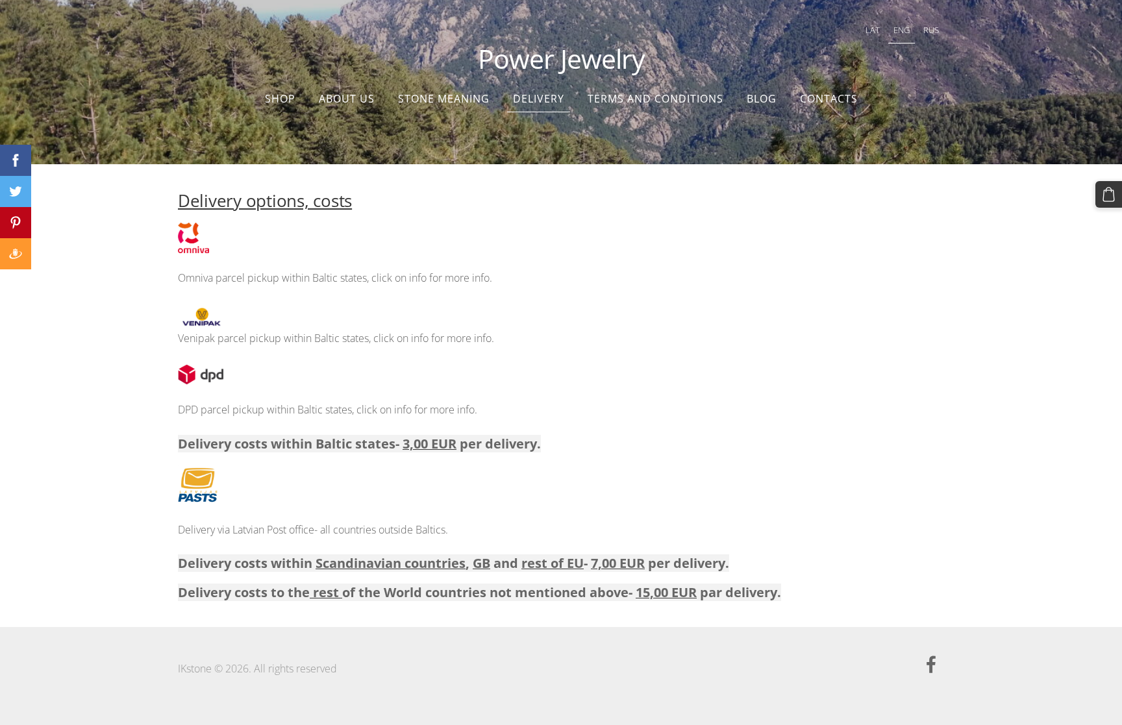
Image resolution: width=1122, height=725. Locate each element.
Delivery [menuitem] (538, 99)
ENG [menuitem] (901, 30)
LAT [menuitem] (873, 30)
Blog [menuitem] (762, 99)
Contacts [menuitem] (829, 99)
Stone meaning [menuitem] (444, 99)
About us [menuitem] (347, 99)
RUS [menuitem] (931, 30)
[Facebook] (931, 664)
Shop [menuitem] (280, 99)
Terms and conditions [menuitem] (655, 99)
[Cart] (1108, 194)
